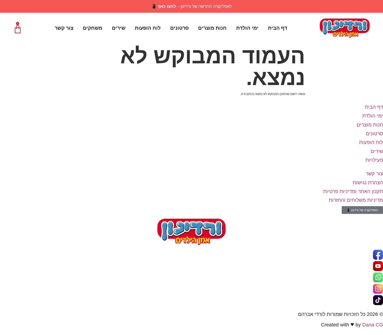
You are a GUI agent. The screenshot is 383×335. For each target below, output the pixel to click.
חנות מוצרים (212, 28)
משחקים (92, 28)
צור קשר (64, 28)
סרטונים (179, 28)
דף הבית (277, 28)
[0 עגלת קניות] (17, 29)
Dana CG (372, 324)
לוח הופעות (148, 28)
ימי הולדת (247, 28)
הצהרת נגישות (368, 182)
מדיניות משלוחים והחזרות (356, 200)
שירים (118, 28)
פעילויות (374, 160)
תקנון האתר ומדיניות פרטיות (353, 191)
